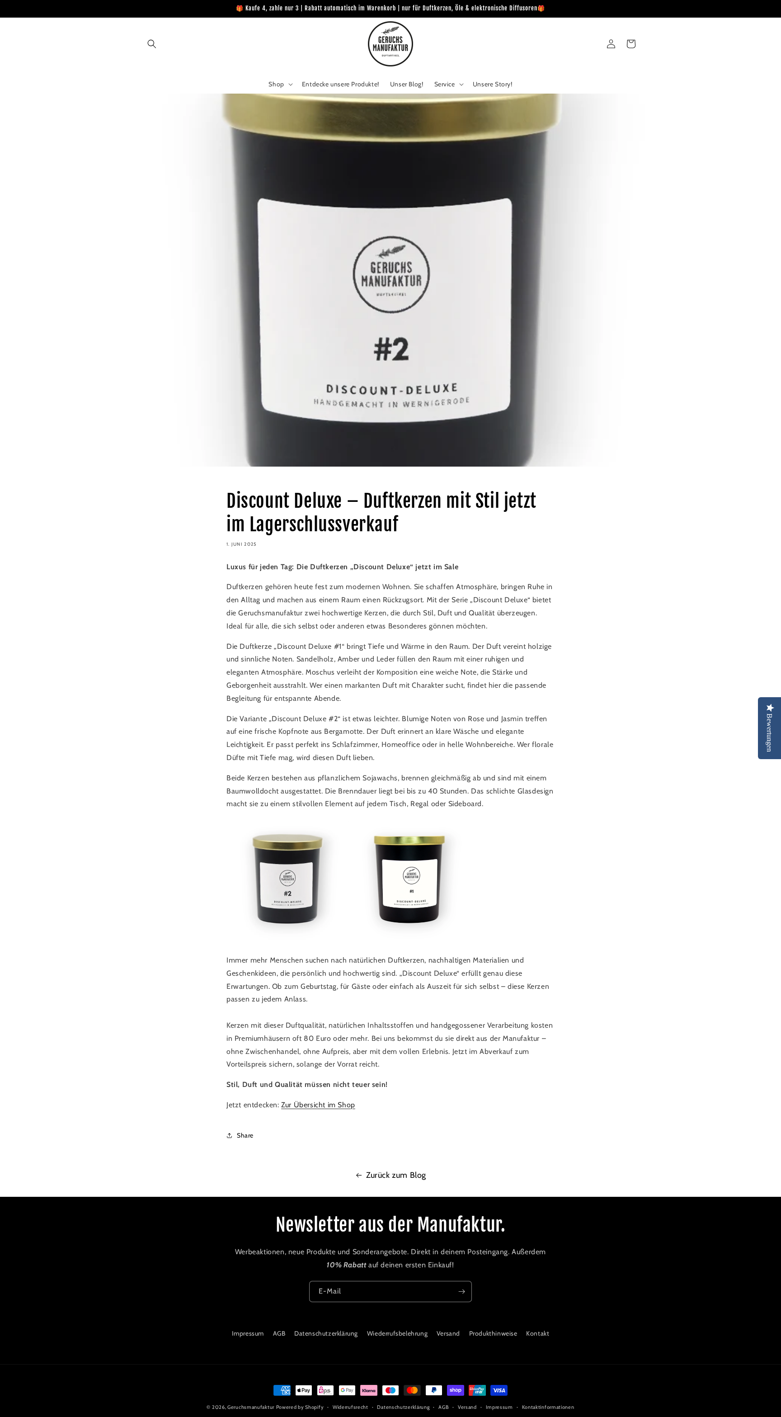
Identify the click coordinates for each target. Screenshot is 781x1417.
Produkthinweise (493, 1333)
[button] (152, 44)
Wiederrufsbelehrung (397, 1333)
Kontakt (537, 1333)
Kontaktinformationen (548, 1407)
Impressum (248, 1333)
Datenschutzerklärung (326, 1333)
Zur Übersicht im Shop (318, 1105)
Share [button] (245, 1135)
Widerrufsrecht (350, 1407)
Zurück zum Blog (396, 1175)
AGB (279, 1333)
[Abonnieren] (461, 1291)
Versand (448, 1333)
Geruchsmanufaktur (250, 1407)
